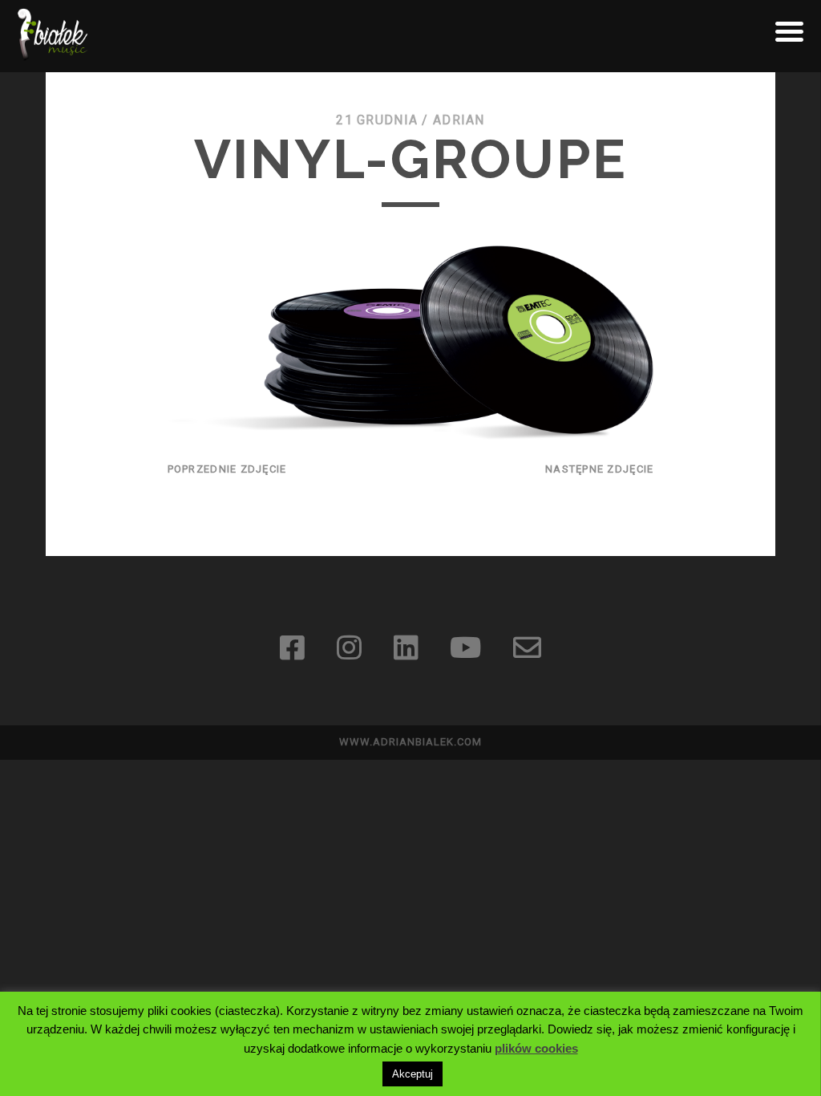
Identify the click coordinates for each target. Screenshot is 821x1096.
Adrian (459, 120)
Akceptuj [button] (412, 1074)
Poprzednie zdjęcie (227, 469)
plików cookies (536, 1048)
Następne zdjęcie (599, 469)
